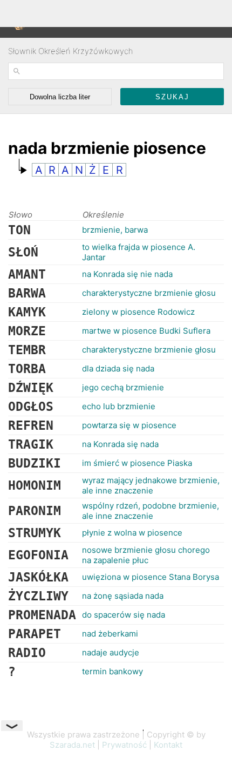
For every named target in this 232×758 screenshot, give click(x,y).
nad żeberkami (110, 633)
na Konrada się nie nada (127, 274)
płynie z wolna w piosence (132, 532)
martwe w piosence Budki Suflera (146, 331)
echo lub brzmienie (118, 406)
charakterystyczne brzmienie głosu (149, 293)
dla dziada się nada (118, 368)
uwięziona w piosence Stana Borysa (150, 577)
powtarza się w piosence (129, 425)
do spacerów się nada (123, 615)
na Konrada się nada (120, 444)
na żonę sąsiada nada (122, 596)
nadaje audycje (110, 652)
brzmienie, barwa (115, 230)
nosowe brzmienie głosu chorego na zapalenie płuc (146, 555)
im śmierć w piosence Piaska (137, 463)
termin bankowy (112, 671)
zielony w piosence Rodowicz (138, 312)
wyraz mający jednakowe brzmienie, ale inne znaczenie (151, 485)
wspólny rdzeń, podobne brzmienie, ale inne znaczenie (150, 510)
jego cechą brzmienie (123, 387)
